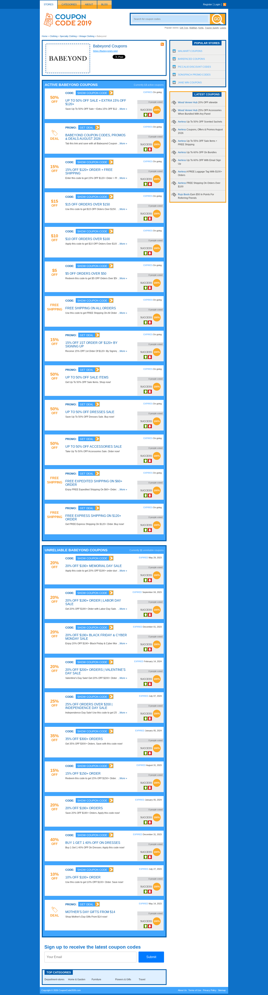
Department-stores (54, 979)
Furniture (96, 979)
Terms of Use (194, 990)
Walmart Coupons (190, 51)
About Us (182, 990)
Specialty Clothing (68, 36)
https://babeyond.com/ (105, 51)
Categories (69, 4)
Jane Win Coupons (190, 82)
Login (217, 4)
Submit (151, 957)
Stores (48, 4)
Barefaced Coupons (191, 59)
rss (162, 44)
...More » (122, 109)
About (89, 4)
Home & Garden (76, 979)
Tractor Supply (212, 28)
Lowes (223, 28)
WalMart (193, 28)
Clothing (53, 36)
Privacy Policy (209, 990)
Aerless (200, 121)
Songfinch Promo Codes (194, 74)
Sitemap (222, 990)
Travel (142, 979)
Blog (104, 4)
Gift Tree (184, 28)
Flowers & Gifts (123, 979)
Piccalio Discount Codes (194, 66)
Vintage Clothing (86, 36)
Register (207, 4)
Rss (225, 4)
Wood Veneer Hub (198, 102)
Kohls (201, 28)
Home (44, 36)
